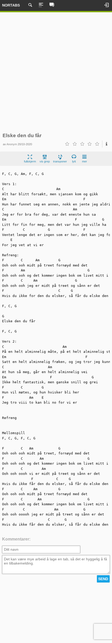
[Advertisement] (56, 72)
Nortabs (11, 5)
